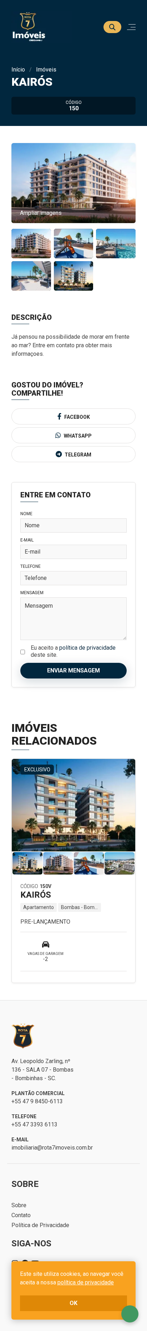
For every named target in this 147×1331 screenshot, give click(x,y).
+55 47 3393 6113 (34, 1124)
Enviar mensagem (73, 670)
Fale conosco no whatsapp (129, 1313)
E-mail (27, 540)
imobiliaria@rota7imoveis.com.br (52, 1147)
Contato (21, 1215)
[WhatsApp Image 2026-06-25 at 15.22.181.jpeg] (116, 243)
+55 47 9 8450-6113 (37, 1101)
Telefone (30, 566)
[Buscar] (112, 27)
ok (73, 1303)
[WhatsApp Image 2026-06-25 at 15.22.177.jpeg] (73, 276)
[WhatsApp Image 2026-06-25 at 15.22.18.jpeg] (73, 243)
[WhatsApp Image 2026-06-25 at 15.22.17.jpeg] (31, 243)
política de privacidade (87, 647)
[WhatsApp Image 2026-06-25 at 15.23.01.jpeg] (31, 276)
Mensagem (32, 592)
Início (18, 69)
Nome (26, 513)
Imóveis (46, 69)
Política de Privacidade (40, 1225)
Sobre (18, 1205)
